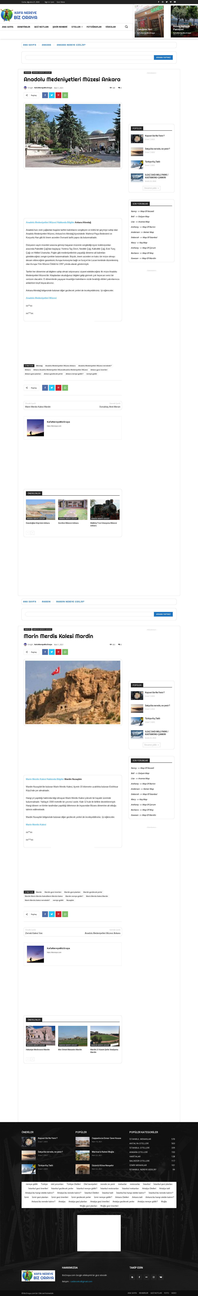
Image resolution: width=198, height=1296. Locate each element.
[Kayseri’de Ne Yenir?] (137, 138)
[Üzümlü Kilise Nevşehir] (83, 1169)
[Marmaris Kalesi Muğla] (83, 1155)
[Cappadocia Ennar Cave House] (83, 1142)
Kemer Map (148, 232)
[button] (126, 26)
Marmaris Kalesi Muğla (103, 1152)
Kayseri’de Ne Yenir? (155, 136)
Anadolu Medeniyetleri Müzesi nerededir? (95, 366)
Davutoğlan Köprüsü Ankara (38, 523)
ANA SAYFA (132, 1293)
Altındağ (39, 366)
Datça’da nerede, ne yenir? (157, 149)
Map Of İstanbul (150, 237)
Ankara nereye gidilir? (74, 374)
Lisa (133, 221)
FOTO (166, 1293)
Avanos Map (143, 221)
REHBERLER (143, 1293)
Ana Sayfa (29, 45)
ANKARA (46, 45)
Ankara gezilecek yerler (53, 374)
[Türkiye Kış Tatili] (137, 164)
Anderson (135, 232)
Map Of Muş (147, 253)
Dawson (134, 258)
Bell (132, 216)
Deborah (135, 237)
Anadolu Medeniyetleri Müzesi (41, 298)
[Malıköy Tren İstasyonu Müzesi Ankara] (105, 509)
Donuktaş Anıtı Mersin (110, 406)
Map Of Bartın (148, 227)
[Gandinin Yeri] (149, 21)
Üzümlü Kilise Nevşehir (103, 1165)
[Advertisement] (91, 14)
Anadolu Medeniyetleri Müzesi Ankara (60, 366)
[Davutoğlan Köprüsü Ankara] (40, 509)
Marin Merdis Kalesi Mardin (38, 406)
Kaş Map (143, 242)
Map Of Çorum (149, 248)
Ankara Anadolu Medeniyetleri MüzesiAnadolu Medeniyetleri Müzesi (60, 370)
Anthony (135, 227)
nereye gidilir (91, 374)
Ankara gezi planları (33, 374)
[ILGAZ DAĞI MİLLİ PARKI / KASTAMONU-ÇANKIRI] (137, 177)
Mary (133, 242)
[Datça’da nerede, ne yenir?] (137, 152)
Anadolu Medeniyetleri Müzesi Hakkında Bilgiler (50, 222)
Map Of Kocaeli (147, 211)
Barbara (135, 253)
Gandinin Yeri (144, 29)
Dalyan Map (143, 216)
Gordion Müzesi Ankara (68, 523)
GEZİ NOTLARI (156, 1293)
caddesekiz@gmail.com (81, 1281)
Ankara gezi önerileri (99, 370)
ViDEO (173, 1293)
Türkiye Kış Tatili (152, 162)
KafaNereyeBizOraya (146, 33)
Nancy (134, 211)
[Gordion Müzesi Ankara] (72, 509)
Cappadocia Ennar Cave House (106, 1138)
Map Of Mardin (149, 258)
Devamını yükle (150, 188)
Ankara (28, 370)
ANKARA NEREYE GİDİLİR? (71, 45)
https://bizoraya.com (54, 426)
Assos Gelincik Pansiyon (181, 28)
